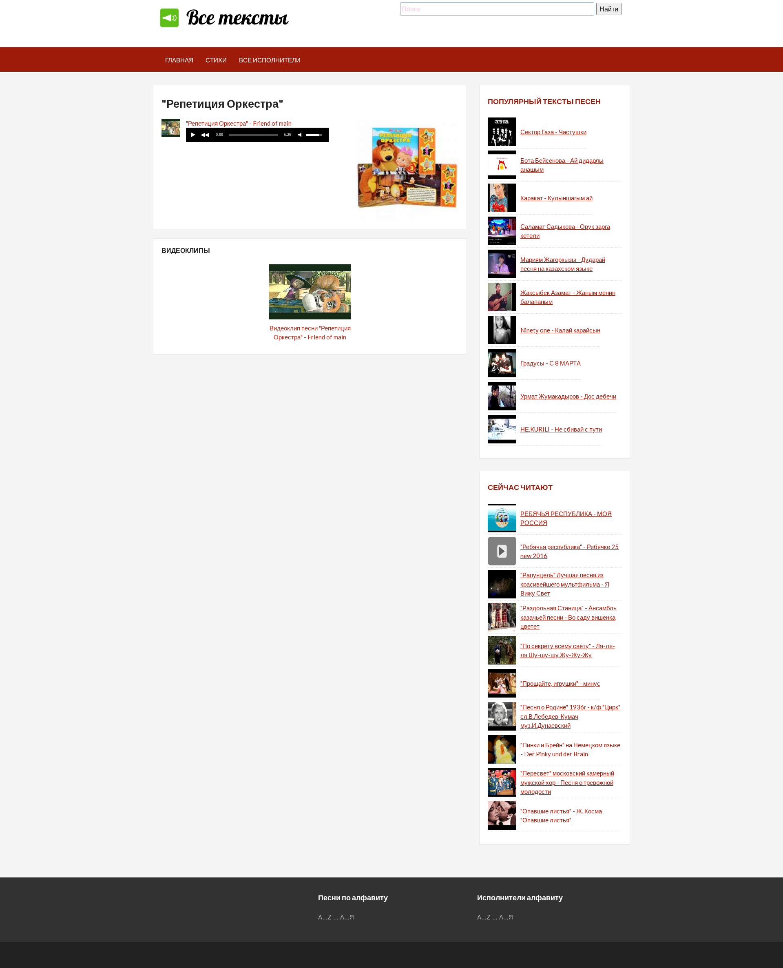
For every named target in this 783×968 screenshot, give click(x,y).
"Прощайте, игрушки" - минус (560, 683)
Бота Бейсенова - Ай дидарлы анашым (562, 165)
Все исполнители (270, 60)
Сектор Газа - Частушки (553, 131)
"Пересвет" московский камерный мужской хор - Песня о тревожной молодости (567, 782)
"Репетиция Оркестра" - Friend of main (239, 123)
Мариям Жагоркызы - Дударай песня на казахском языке (562, 264)
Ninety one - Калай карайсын (560, 330)
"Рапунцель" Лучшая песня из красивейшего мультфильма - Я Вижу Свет (564, 584)
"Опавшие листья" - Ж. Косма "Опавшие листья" (561, 815)
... (336, 917)
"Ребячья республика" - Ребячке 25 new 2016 (569, 551)
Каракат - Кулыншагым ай (556, 198)
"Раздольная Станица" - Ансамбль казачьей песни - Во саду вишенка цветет (568, 617)
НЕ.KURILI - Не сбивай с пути (561, 429)
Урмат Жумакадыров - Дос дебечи (568, 396)
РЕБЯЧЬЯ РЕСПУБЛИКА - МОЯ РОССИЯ (566, 518)
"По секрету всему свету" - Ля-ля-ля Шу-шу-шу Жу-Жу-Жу (567, 650)
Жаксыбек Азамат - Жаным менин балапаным (567, 297)
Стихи (216, 60)
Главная (179, 60)
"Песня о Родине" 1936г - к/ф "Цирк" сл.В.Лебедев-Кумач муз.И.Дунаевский (570, 716)
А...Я (347, 917)
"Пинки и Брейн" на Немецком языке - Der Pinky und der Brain (570, 749)
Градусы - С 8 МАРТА (550, 363)
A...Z (325, 917)
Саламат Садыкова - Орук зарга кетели (565, 231)
